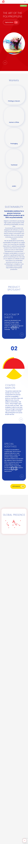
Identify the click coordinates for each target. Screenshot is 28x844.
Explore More (9, 22)
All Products (16, 486)
